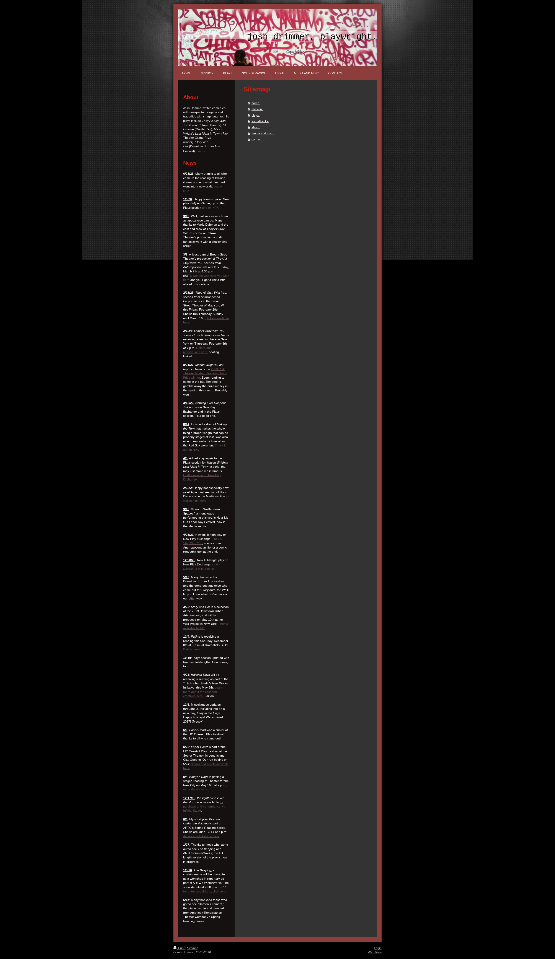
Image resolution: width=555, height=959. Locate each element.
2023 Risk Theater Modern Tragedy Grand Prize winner (205, 373)
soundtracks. (260, 121)
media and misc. (262, 133)
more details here (195, 789)
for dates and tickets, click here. (205, 891)
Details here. (192, 649)
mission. (257, 109)
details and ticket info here (201, 836)
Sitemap (192, 948)
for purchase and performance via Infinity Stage (204, 806)
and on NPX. (211, 207)
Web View (375, 952)
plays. (255, 115)
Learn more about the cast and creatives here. (203, 692)
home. (255, 103)
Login (378, 948)
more (201, 151)
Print (181, 948)
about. (255, 127)
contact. (256, 139)
